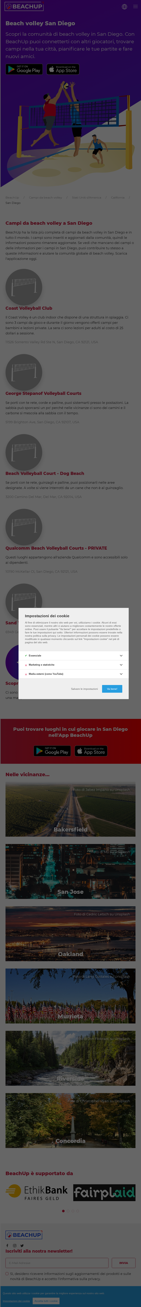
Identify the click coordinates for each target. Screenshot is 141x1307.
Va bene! (112, 688)
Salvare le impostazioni (84, 688)
